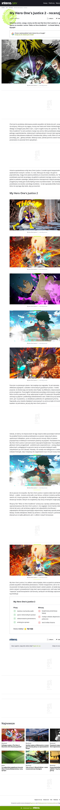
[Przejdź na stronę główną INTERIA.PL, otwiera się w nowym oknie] (6, 3)
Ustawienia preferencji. (52, 803)
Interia (3, 7)
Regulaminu (32, 803)
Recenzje (11, 7)
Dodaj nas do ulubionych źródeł (30, 34)
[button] (45, 3)
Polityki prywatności (42, 803)
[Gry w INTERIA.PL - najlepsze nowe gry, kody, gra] (14, 3)
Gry (7, 7)
